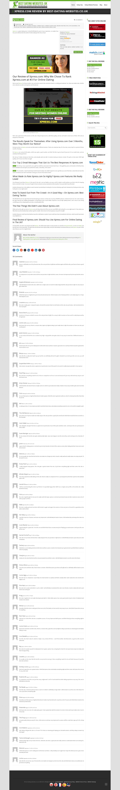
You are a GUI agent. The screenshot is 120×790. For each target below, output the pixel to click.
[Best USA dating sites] (69, 786)
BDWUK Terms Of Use (81, 782)
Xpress (67, 32)
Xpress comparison (28, 27)
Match (80, 225)
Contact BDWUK (59, 782)
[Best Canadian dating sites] (51, 786)
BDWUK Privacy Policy (69, 782)
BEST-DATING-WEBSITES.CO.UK (30, 237)
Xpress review (45, 27)
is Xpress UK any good (50, 25)
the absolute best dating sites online (58, 239)
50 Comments (79, 19)
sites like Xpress (73, 25)
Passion (93, 70)
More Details (78, 52)
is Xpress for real (31, 25)
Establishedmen (95, 68)
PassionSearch (68, 225)
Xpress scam (52, 27)
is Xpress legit (40, 25)
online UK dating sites (62, 25)
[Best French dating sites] (60, 786)
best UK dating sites (21, 25)
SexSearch (95, 113)
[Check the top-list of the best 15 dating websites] (97, 147)
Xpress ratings (37, 27)
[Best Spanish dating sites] (64, 786)
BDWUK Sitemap (92, 782)
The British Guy (29, 24)
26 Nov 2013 (18, 24)
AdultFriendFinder (95, 116)
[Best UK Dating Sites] (56, 786)
